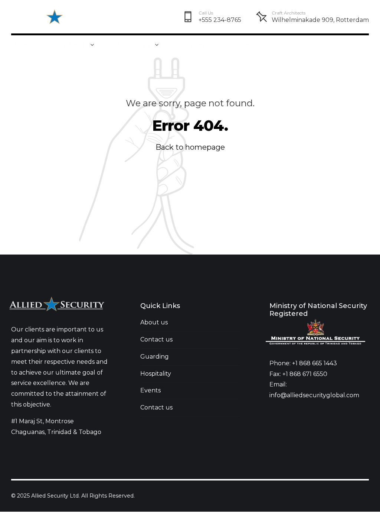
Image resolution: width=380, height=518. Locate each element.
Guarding (133, 45)
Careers (195, 45)
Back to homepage (190, 147)
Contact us (156, 339)
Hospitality (155, 373)
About (74, 45)
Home (21, 45)
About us (154, 322)
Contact (254, 45)
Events (150, 390)
